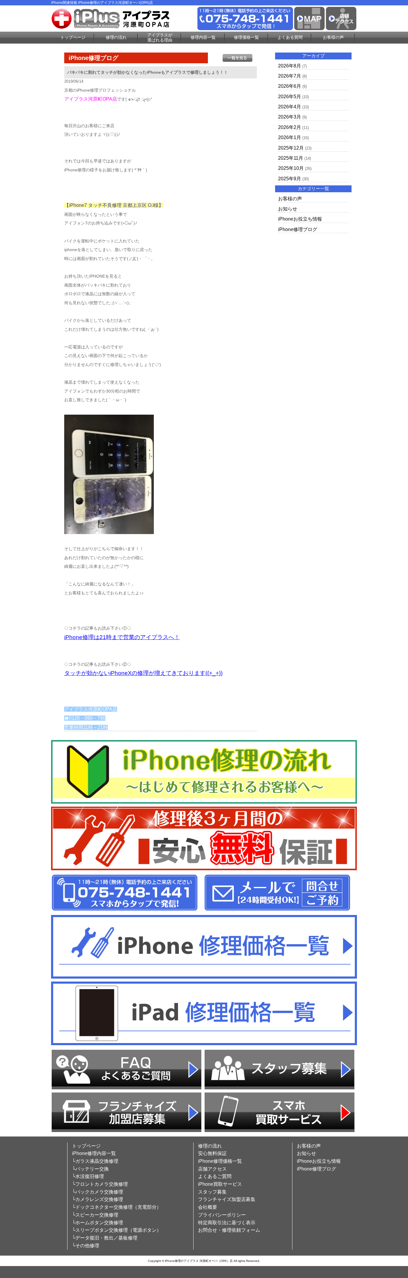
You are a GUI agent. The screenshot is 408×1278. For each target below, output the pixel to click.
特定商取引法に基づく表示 (226, 1222)
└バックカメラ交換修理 (97, 1191)
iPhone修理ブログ (297, 229)
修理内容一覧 (203, 37)
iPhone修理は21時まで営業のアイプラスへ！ (122, 637)
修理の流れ (116, 37)
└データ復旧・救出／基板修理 (104, 1237)
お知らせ (287, 208)
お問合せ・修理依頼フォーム (229, 1230)
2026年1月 (289, 137)
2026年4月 (289, 106)
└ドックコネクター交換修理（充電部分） (116, 1207)
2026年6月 (289, 86)
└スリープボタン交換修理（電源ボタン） (116, 1230)
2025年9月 (289, 178)
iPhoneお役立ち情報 (300, 219)
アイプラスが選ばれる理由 (159, 37)
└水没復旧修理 (88, 1176)
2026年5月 (289, 96)
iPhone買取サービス (220, 1184)
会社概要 (207, 1207)
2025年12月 (291, 147)
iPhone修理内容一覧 (94, 1153)
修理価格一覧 (246, 37)
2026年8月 (289, 65)
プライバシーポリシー (222, 1214)
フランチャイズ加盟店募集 (226, 1199)
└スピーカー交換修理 (95, 1214)
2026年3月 (289, 116)
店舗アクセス (212, 1168)
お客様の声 (333, 37)
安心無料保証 (212, 1153)
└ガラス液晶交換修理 (95, 1161)
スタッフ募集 (212, 1191)
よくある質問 (290, 37)
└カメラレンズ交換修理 (97, 1199)
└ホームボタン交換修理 (97, 1222)
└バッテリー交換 (90, 1168)
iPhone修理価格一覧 (220, 1161)
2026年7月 (289, 76)
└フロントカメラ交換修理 (100, 1184)
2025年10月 (291, 168)
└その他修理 (85, 1245)
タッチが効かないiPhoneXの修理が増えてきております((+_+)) (143, 673)
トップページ (72, 37)
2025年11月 (290, 158)
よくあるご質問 (214, 1176)
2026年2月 (289, 127)
